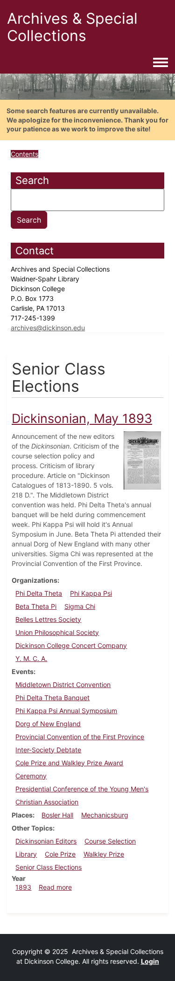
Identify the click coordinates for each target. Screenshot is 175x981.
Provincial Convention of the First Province (79, 737)
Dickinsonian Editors (46, 841)
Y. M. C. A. (31, 658)
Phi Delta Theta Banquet (52, 698)
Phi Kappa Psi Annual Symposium (66, 711)
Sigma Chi (79, 606)
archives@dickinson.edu (48, 328)
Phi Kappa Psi (91, 593)
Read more (55, 887)
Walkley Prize (104, 854)
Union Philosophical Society (57, 632)
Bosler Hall (57, 815)
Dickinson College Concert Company (71, 645)
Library (26, 854)
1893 (23, 887)
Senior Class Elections (48, 867)
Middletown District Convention (63, 684)
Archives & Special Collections (72, 27)
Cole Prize (60, 854)
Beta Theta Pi (35, 606)
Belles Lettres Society (48, 619)
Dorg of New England (48, 724)
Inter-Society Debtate (48, 750)
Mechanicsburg (104, 815)
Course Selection (110, 841)
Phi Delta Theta (38, 593)
